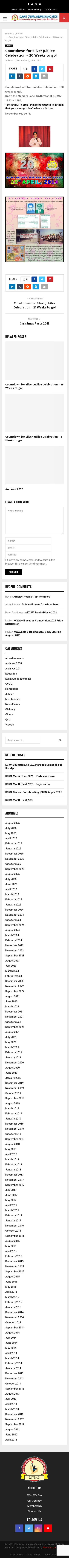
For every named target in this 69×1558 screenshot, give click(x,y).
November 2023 (14, 950)
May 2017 (10, 1200)
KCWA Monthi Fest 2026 (19, 800)
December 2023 (14, 945)
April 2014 (11, 1353)
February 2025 (13, 899)
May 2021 (10, 1042)
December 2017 (14, 1174)
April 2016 (11, 1251)
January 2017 (13, 1220)
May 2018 (10, 1149)
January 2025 (13, 904)
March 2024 (12, 935)
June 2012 (11, 1434)
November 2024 (14, 915)
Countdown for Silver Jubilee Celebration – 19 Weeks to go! (34, 386)
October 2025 (13, 864)
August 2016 (12, 1241)
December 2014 (14, 1312)
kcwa (10, 60)
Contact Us (34, 1511)
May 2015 (10, 1286)
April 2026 (11, 838)
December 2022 (14, 981)
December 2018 (14, 1123)
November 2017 (14, 1179)
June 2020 (11, 1072)
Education (11, 673)
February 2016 (13, 1256)
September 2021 (14, 1027)
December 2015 (14, 1261)
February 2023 (13, 976)
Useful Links (51, 9)
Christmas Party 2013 (35, 323)
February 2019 (13, 1113)
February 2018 (13, 1164)
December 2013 (14, 1373)
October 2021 (13, 1022)
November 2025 (14, 858)
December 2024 (14, 909)
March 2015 (12, 1297)
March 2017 (12, 1210)
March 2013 (12, 1409)
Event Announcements (18, 678)
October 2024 (13, 920)
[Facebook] (28, 4)
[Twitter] (32, 4)
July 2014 (10, 1337)
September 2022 (14, 991)
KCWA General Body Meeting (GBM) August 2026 (33, 792)
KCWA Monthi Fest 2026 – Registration (27, 784)
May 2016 (10, 1246)
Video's (9, 724)
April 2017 (11, 1205)
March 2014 (12, 1358)
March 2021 (12, 1047)
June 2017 (11, 1195)
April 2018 (11, 1154)
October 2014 (13, 1322)
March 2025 (12, 894)
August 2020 (12, 1067)
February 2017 (13, 1215)
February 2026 (13, 843)
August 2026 (12, 823)
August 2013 (12, 1393)
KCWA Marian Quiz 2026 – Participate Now (30, 776)
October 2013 (13, 1383)
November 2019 (14, 1088)
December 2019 (14, 1083)
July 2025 (10, 879)
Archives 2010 (13, 663)
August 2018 (12, 1144)
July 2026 (10, 828)
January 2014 (13, 1368)
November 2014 (14, 1317)
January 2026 (13, 848)
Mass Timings (35, 9)
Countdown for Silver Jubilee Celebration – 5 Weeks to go (33, 438)
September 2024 (14, 925)
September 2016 (14, 1235)
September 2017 (14, 1185)
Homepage (11, 688)
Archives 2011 (13, 668)
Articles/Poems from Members (31, 596)
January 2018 (13, 1169)
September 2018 (14, 1139)
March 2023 (12, 971)
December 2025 (14, 853)
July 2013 (10, 1398)
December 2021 (14, 1011)
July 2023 (10, 965)
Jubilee (9, 46)
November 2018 (14, 1128)
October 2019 (13, 1093)
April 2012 (11, 1439)
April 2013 (11, 1404)
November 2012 (14, 1419)
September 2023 (14, 955)
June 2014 (11, 1342)
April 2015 (11, 1291)
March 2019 (12, 1108)
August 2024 (12, 930)
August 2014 (12, 1332)
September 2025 (14, 869)
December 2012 (14, 1414)
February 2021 (13, 1052)
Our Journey (34, 1500)
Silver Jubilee (18, 9)
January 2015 (13, 1307)
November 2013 (14, 1378)
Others (9, 714)
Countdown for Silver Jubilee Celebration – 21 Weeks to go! (34, 305)
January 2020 (13, 1078)
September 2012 (14, 1424)
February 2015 (13, 1302)
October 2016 (13, 1230)
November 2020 (14, 1062)
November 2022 (14, 986)
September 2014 (14, 1327)
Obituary (10, 709)
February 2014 (13, 1363)
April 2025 (11, 889)
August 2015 (12, 1276)
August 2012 (12, 1429)
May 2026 (10, 833)
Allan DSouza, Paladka (54, 1547)
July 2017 (10, 1190)
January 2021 (13, 1057)
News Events (12, 704)
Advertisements (14, 658)
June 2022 (11, 1001)
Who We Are (34, 1495)
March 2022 (12, 1006)
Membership (12, 699)
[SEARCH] (60, 740)
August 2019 (12, 1103)
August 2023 (12, 960)
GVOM (9, 683)
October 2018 (13, 1134)
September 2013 (14, 1388)
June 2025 (11, 884)
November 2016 (14, 1225)
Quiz (8, 719)
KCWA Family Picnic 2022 (42, 612)
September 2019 (14, 1098)
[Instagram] (36, 4)
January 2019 (13, 1118)
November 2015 (14, 1266)
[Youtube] (40, 4)
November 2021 (14, 1016)
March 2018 (12, 1159)
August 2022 (12, 996)
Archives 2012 (14, 489)
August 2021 (12, 1032)
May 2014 (10, 1348)
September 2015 (14, 1271)
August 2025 (12, 874)
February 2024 (13, 940)
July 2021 (10, 1037)
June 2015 (11, 1281)
